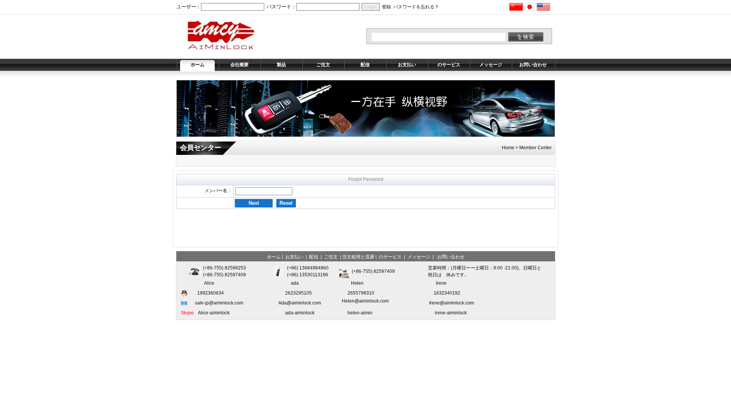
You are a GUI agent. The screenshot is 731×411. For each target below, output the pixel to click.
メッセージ (490, 64)
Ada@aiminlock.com (299, 303)
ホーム (197, 64)
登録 (386, 7)
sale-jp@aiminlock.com (219, 303)
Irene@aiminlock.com (451, 303)
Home (508, 147)
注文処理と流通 (358, 257)
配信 (365, 64)
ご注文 (323, 64)
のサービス (448, 64)
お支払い (407, 64)
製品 (281, 64)
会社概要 (239, 64)
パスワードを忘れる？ (416, 7)
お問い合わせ (533, 64)
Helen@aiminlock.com (365, 301)
